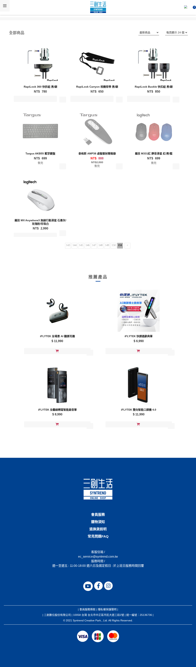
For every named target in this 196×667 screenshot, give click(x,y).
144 (74, 245)
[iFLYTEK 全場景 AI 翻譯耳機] (57, 311)
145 (81, 245)
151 (120, 245)
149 (107, 245)
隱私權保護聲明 (107, 609)
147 (94, 245)
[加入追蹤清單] (62, 100)
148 (100, 245)
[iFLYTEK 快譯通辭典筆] (139, 311)
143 (68, 245)
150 (113, 245)
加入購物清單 (35, 99)
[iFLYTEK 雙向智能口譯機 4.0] (139, 384)
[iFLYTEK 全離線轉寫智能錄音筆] (57, 384)
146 (87, 245)
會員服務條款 (87, 609)
